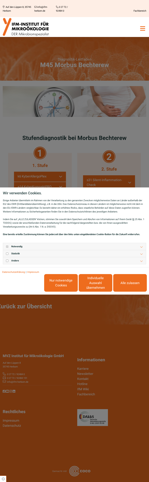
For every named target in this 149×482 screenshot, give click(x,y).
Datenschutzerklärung (13, 272)
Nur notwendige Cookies (61, 283)
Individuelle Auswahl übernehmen (95, 282)
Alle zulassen (130, 283)
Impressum (33, 272)
